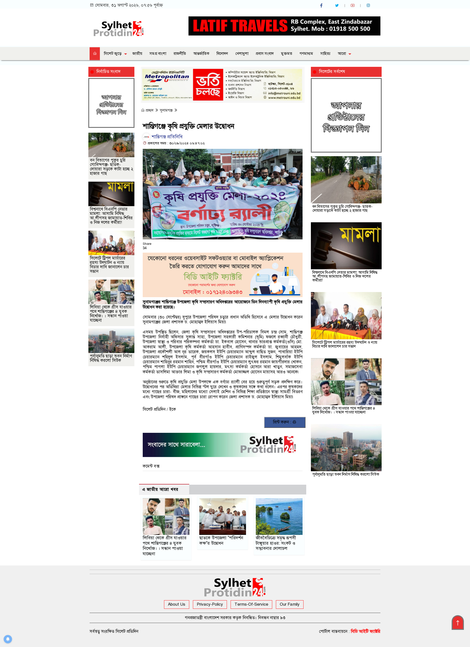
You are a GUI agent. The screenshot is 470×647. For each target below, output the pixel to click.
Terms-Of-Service (251, 604)
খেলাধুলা (241, 53)
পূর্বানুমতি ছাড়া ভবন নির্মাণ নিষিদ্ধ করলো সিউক (111, 358)
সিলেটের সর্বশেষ (332, 71)
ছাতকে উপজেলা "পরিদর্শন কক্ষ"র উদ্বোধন (221, 540)
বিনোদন (222, 53)
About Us (176, 604)
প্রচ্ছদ (149, 110)
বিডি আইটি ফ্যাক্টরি (365, 631)
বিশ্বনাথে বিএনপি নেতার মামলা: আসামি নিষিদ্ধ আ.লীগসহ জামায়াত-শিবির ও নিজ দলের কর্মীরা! (111, 216)
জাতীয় (137, 53)
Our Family (290, 604)
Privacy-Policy (210, 604)
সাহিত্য (325, 53)
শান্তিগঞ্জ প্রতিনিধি (167, 137)
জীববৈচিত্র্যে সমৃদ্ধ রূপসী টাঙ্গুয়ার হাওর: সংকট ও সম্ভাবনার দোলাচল (276, 543)
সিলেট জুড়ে (113, 53)
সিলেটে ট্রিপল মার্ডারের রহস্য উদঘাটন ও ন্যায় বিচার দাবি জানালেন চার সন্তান (109, 265)
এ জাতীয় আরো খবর (160, 489)
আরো (342, 53)
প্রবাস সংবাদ (265, 53)
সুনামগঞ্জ (167, 110)
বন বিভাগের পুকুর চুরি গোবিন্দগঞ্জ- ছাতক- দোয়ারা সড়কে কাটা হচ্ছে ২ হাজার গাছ (111, 167)
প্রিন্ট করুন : (282, 422)
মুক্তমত (286, 53)
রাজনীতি (180, 53)
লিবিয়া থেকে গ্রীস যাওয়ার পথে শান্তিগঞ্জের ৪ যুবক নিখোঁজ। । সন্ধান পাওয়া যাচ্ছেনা (165, 545)
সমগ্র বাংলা (158, 53)
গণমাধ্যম (306, 53)
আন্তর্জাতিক (201, 53)
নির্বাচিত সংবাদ (108, 71)
